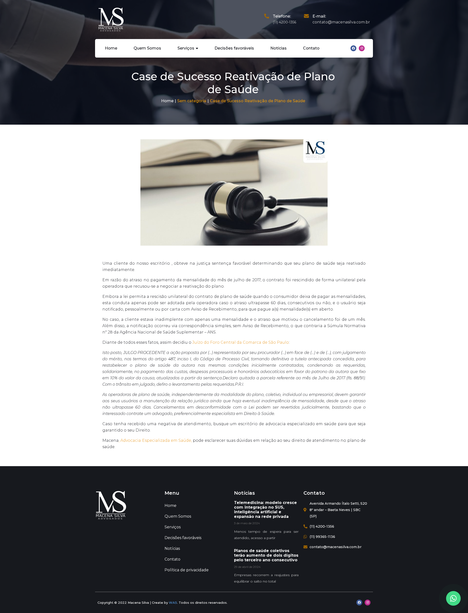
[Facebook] (353, 48)
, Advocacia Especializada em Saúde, (155, 440)
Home (111, 48)
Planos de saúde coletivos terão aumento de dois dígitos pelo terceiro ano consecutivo (266, 555)
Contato (311, 48)
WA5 (173, 602)
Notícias (278, 48)
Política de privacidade (187, 570)
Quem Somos (147, 48)
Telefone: (282, 16)
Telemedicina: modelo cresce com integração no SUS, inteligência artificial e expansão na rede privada (265, 509)
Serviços (185, 48)
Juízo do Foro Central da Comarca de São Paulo (240, 342)
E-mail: (319, 16)
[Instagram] (362, 48)
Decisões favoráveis (234, 48)
